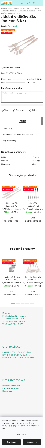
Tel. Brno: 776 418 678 (12, 324)
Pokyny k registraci (10, 388)
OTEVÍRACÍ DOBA (12, 346)
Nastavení (21, 434)
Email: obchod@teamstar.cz (14, 316)
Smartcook (12, 26)
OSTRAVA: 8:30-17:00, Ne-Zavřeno (18, 357)
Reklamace (7, 391)
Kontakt (6, 313)
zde (3, 428)
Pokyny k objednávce (11, 385)
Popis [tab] (22, 121)
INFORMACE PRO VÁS (13, 380)
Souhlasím (32, 442)
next (42, 196)
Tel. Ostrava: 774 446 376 (14, 321)
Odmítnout (11, 442)
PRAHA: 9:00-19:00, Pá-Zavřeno (16, 352)
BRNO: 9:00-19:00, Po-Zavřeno (16, 355)
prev (2, 196)
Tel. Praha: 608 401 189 (13, 318)
